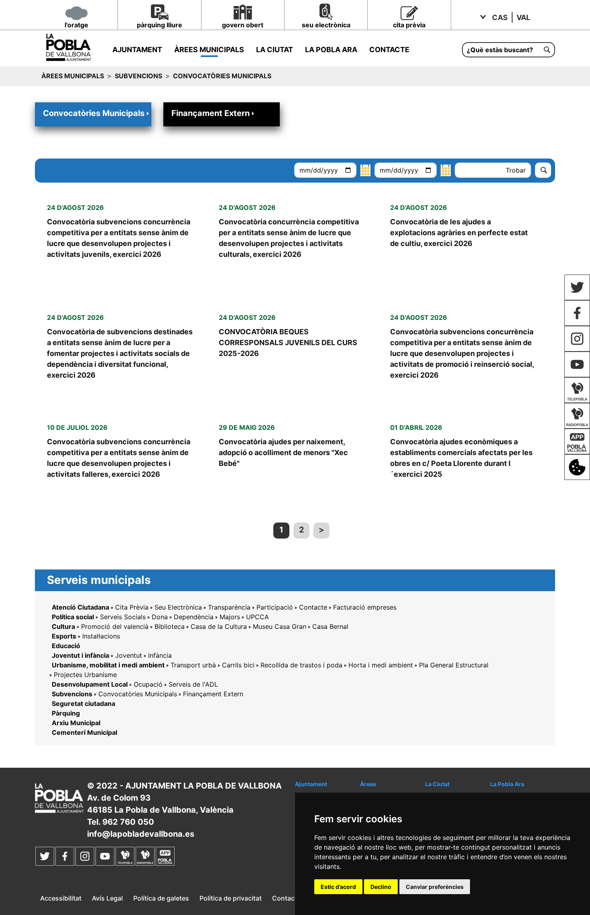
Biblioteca (170, 626)
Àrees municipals (209, 49)
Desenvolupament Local (90, 684)
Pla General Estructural (453, 665)
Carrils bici (238, 665)
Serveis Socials (123, 617)
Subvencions (138, 76)
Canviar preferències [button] (435, 886)
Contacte (389, 49)
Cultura (63, 626)
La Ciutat (274, 49)
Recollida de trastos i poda (301, 665)
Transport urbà (193, 665)
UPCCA (257, 617)
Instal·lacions (101, 636)
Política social (73, 617)
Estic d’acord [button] (338, 886)
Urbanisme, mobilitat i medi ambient (108, 665)
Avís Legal (107, 898)
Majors (230, 617)
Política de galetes (161, 898)
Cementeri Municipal (84, 732)
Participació (274, 607)
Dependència (194, 617)
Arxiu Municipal (76, 723)
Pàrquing (66, 713)
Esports (64, 636)
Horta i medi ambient (380, 665)
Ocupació (148, 684)
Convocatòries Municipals (93, 113)
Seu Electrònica (178, 607)
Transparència (229, 607)
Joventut (128, 655)
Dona (160, 617)
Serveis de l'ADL (193, 684)
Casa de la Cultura (219, 626)
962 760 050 (128, 822)
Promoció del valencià (115, 626)
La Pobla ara (331, 49)
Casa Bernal (330, 626)
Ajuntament (137, 49)
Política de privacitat (230, 898)
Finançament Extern (210, 113)
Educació (66, 646)
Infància (160, 655)
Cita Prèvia (132, 607)
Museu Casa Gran (279, 626)
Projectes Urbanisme (85, 675)
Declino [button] (380, 886)
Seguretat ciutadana (83, 703)
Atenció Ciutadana (80, 607)
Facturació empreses (365, 607)
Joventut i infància (80, 655)
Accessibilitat (60, 898)
